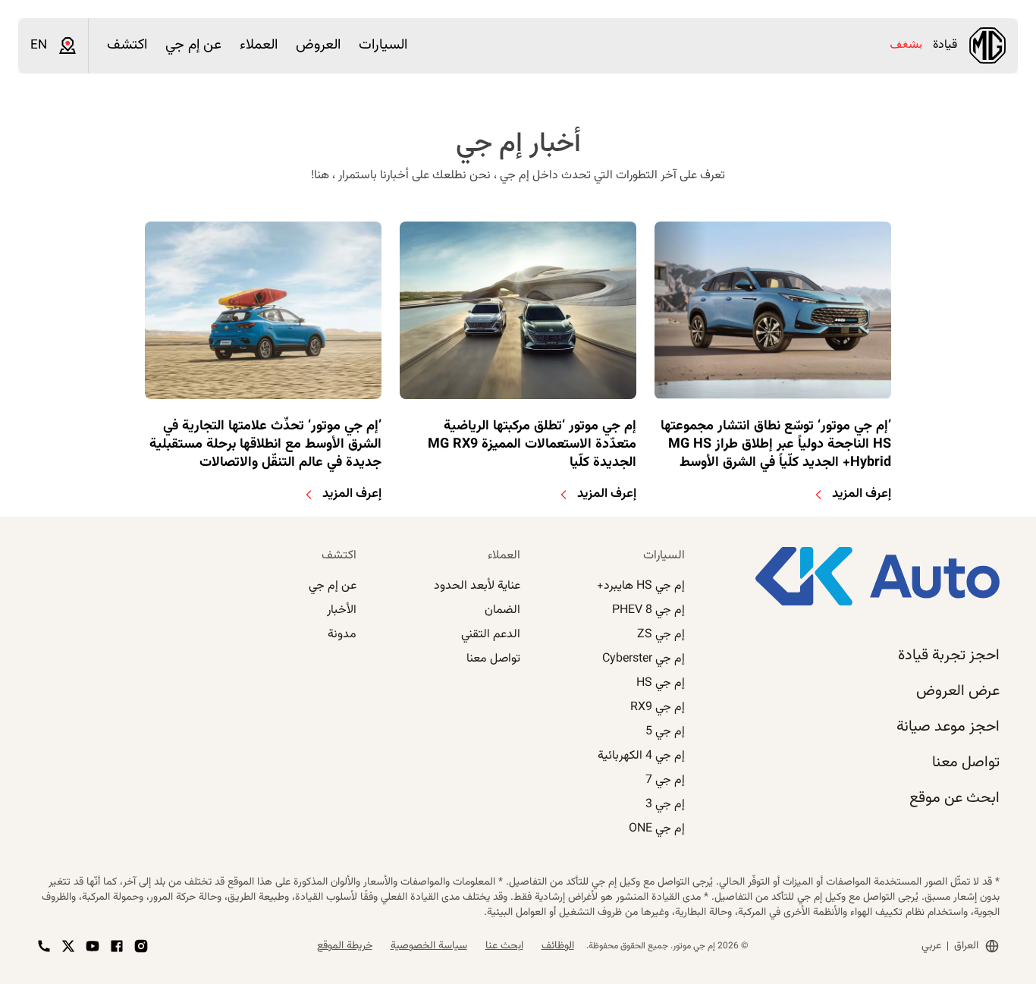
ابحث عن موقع (954, 798)
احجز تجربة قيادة (949, 655)
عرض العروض (958, 691)
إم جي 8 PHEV (648, 610)
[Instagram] (141, 946)
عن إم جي (332, 586)
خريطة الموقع (344, 946)
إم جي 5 (665, 731)
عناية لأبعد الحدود (477, 586)
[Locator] (67, 45)
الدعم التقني (490, 634)
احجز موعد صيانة (948, 727)
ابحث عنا (504, 946)
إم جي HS (660, 683)
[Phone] (44, 946)
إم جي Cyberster (643, 658)
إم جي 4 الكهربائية (641, 756)
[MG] (987, 45)
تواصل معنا (966, 762)
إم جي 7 (665, 780)
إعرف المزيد (861, 494)
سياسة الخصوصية (429, 946)
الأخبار (341, 610)
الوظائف (558, 946)
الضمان (502, 610)
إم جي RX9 (657, 707)
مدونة (342, 634)
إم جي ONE (657, 828)
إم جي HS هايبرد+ (641, 586)
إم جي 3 (665, 804)
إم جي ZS (661, 634)
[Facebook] (116, 946)
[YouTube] (92, 946)
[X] (68, 946)
